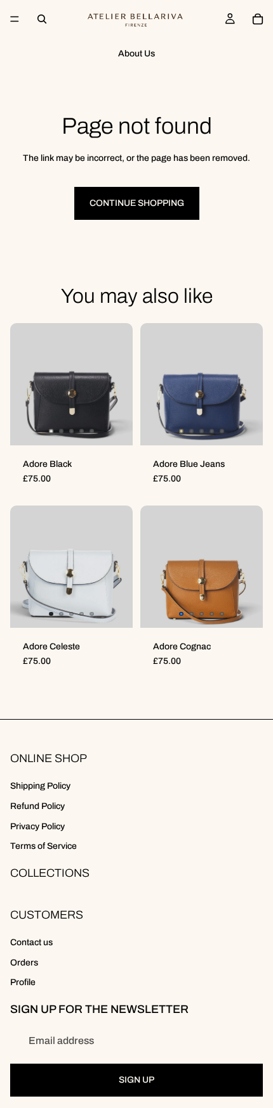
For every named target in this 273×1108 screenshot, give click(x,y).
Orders (24, 962)
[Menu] (14, 19)
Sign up (136, 1080)
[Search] (42, 19)
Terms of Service (43, 846)
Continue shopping (137, 203)
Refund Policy (37, 806)
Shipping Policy (40, 786)
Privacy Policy (37, 826)
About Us (136, 53)
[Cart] (258, 19)
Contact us (31, 942)
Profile (23, 982)
